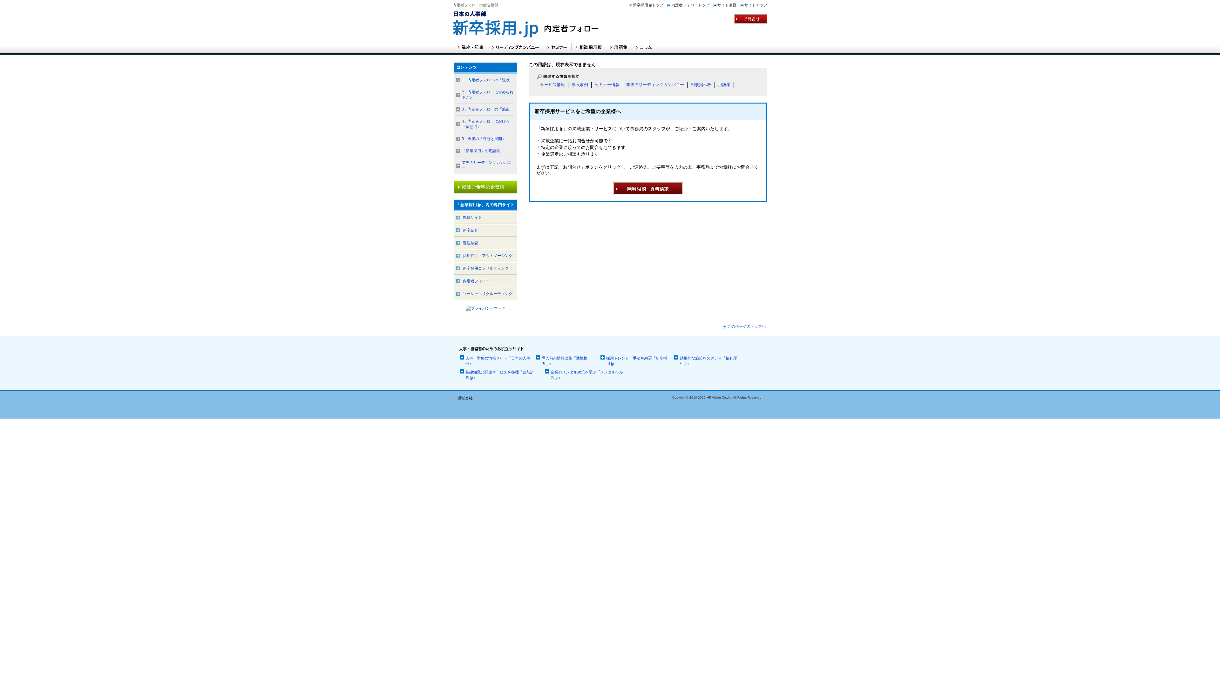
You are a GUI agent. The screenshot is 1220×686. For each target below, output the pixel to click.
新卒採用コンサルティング (486, 268)
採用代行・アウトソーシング (487, 255)
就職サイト (472, 217)
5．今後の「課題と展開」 (484, 139)
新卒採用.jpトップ (648, 5)
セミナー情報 (607, 84)
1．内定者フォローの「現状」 (487, 80)
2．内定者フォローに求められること (487, 95)
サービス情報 (552, 84)
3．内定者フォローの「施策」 (487, 109)
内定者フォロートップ (690, 5)
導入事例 (580, 84)
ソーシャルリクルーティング (487, 294)
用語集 (724, 84)
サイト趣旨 (726, 5)
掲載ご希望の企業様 (483, 187)
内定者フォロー (476, 281)
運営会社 (465, 398)
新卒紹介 (470, 230)
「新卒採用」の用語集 (481, 151)
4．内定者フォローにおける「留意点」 (486, 124)
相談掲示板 (701, 84)
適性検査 (470, 243)
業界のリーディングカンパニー (655, 84)
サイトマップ (755, 5)
